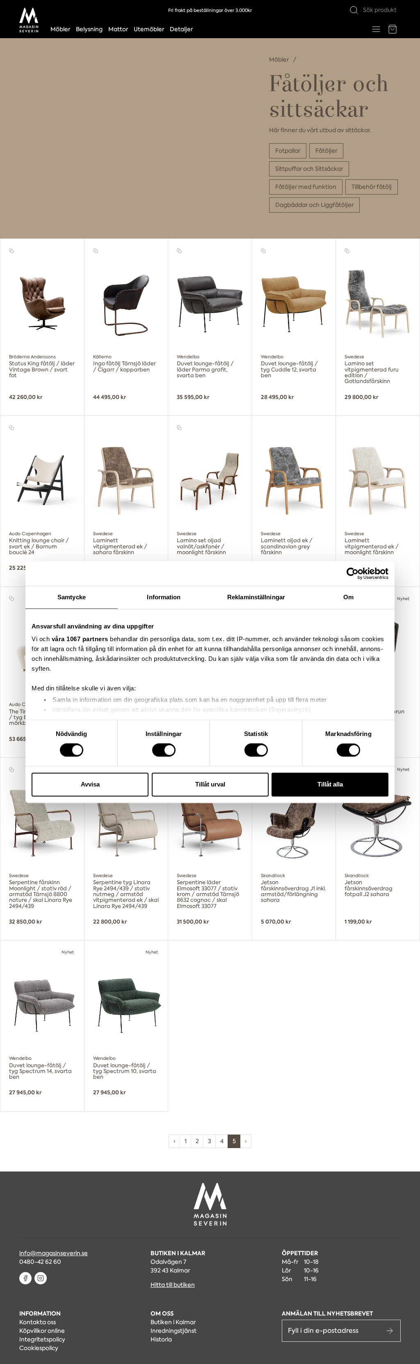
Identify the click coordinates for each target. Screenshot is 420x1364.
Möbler (60, 29)
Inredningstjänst (173, 1330)
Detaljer (181, 29)
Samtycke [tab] (71, 597)
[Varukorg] (392, 29)
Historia (161, 1339)
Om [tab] (348, 597)
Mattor (118, 29)
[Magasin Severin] (28, 20)
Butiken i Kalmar (173, 1322)
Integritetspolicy (42, 1339)
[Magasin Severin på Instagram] (40, 1278)
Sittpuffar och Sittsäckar (309, 168)
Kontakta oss (37, 1322)
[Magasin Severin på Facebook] (25, 1278)
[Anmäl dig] (390, 1331)
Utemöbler (149, 29)
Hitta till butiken (173, 1284)
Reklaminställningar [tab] (256, 597)
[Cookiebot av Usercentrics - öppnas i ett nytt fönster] (352, 573)
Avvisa (90, 784)
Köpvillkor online (42, 1330)
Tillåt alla (330, 784)
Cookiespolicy (38, 1348)
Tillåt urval (210, 784)
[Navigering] (376, 29)
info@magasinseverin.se (53, 1253)
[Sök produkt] (354, 10)
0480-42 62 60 (40, 1261)
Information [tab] (163, 597)
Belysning (89, 29)
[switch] (164, 750)
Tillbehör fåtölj (372, 186)
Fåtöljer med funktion (305, 186)
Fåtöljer (326, 150)
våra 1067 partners (80, 638)
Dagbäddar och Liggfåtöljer (314, 205)
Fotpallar (287, 150)
